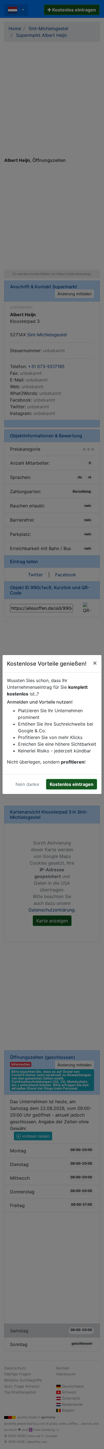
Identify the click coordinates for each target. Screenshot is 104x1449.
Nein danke (27, 784)
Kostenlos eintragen (71, 784)
